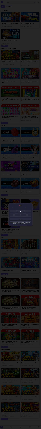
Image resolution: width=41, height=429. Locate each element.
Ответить (20, 219)
